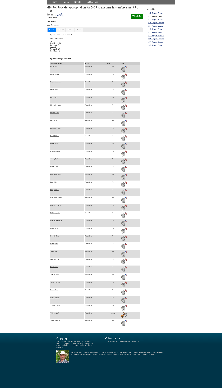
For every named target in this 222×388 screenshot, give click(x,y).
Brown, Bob (54, 89)
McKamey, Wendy (56, 220)
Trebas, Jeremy (55, 282)
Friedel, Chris (54, 136)
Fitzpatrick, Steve (55, 128)
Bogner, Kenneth (55, 82)
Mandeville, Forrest (56, 197)
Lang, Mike (53, 182)
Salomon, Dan (54, 259)
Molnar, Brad (54, 228)
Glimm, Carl (54, 159)
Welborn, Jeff (54, 313)
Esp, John (53, 120)
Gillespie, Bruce (55, 151)
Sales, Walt (53, 251)
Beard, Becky (54, 74)
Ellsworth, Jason (55, 105)
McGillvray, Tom (55, 213)
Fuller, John (54, 143)
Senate (77, 2)
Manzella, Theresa (56, 205)
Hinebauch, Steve (55, 174)
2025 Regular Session (156, 13)
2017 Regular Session (156, 26)
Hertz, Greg (54, 166)
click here (60, 16)
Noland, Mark (54, 236)
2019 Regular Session (156, 23)
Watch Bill (137, 16)
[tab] (52, 30)
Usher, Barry (54, 290)
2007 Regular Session (156, 42)
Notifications (92, 2)
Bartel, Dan (53, 66)
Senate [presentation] (52, 30)
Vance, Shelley (54, 297)
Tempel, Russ (54, 274)
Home (54, 2)
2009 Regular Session (156, 39)
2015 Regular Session (156, 29)
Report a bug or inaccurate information (124, 341)
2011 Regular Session (156, 36)
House (66, 2)
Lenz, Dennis (54, 190)
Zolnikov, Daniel (55, 320)
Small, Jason (54, 267)
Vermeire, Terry (55, 305)
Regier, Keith (54, 243)
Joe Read (58, 14)
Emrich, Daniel (54, 112)
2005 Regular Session (156, 45)
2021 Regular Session (156, 20)
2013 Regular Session (156, 32)
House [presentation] (70, 30)
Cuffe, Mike (53, 97)
